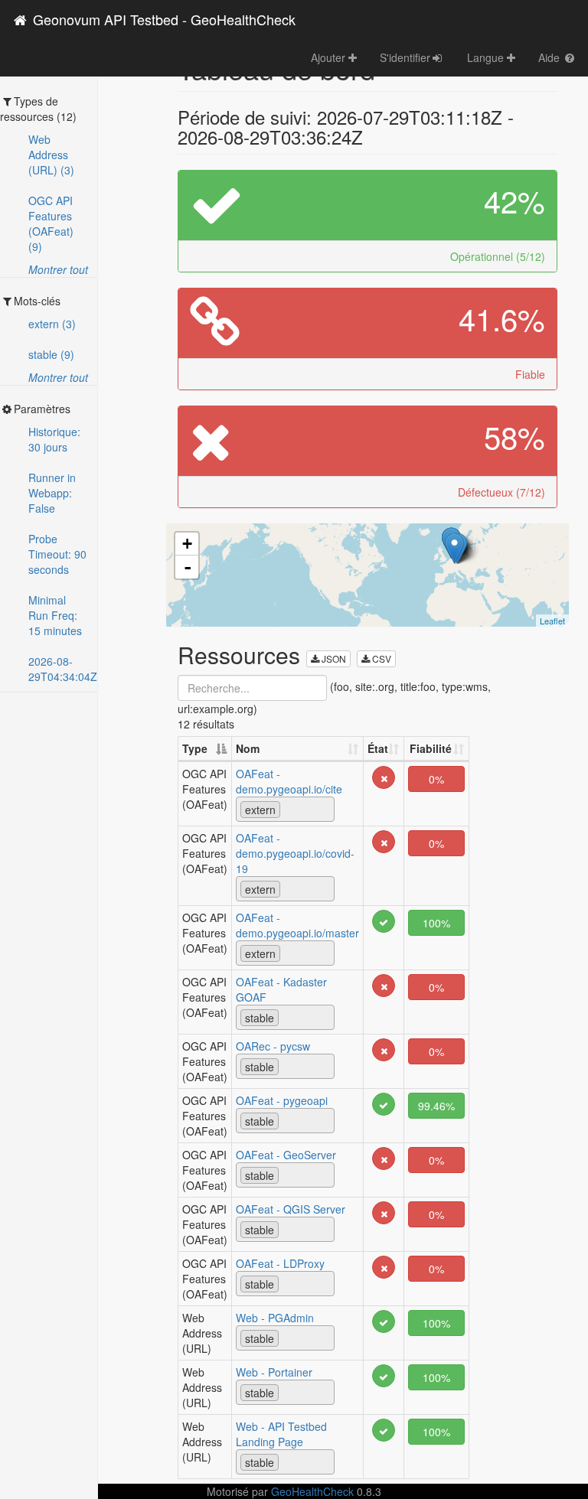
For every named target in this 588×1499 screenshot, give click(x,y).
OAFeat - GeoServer (286, 1154)
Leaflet (552, 620)
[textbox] (288, 808)
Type (194, 748)
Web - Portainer (274, 1372)
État (378, 748)
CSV (380, 658)
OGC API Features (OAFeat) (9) (51, 223)
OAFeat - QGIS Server (290, 1209)
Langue (487, 57)
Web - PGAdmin (275, 1317)
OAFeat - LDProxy (280, 1263)
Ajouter (329, 57)
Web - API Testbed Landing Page (281, 1434)
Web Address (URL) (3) (51, 155)
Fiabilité (431, 748)
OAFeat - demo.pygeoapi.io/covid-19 (295, 853)
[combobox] (285, 809)
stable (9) (51, 354)
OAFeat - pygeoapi (282, 1100)
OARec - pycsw (273, 1046)
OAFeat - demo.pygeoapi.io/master (297, 925)
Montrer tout (58, 269)
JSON (332, 658)
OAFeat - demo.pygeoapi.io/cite (289, 781)
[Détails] (383, 776)
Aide (550, 57)
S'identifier (405, 57)
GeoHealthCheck (312, 1491)
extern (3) (52, 323)
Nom (248, 748)
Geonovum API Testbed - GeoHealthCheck (162, 19)
